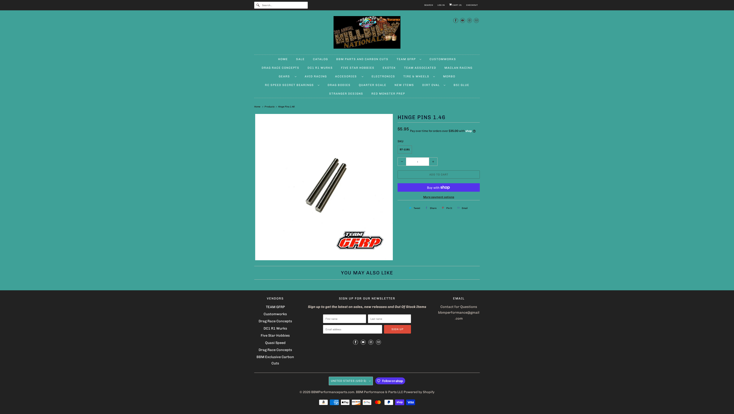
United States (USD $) (349, 381)
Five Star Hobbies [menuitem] (357, 68)
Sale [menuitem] (300, 59)
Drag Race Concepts (275, 321)
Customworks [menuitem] (443, 59)
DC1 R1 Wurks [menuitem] (320, 68)
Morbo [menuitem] (449, 76)
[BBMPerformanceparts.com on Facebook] (455, 20)
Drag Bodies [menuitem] (339, 85)
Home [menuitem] (283, 59)
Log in (441, 5)
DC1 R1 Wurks (275, 328)
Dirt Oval (432, 85)
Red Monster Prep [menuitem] (388, 93)
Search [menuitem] (428, 5)
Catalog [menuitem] (320, 59)
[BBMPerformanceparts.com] (367, 33)
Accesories (347, 76)
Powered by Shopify (419, 392)
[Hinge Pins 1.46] (324, 187)
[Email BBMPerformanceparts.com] (476, 20)
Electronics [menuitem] (383, 76)
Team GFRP (407, 59)
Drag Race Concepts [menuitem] (280, 68)
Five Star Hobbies (275, 335)
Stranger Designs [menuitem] (346, 93)
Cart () (457, 5)
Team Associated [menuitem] (420, 68)
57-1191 (405, 149)
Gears (286, 76)
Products (270, 106)
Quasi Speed (275, 343)
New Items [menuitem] (404, 85)
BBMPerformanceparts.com (332, 392)
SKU (400, 141)
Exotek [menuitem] (389, 68)
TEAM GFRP (275, 307)
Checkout (472, 5)
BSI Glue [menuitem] (461, 85)
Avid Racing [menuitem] (316, 76)
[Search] (258, 5)
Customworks (275, 314)
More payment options (438, 197)
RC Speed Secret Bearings (290, 85)
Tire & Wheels (417, 76)
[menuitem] (409, 59)
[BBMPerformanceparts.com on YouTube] (462, 20)
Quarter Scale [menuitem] (372, 85)
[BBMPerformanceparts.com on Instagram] (469, 20)
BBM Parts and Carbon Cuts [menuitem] (362, 59)
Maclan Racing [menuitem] (458, 68)
